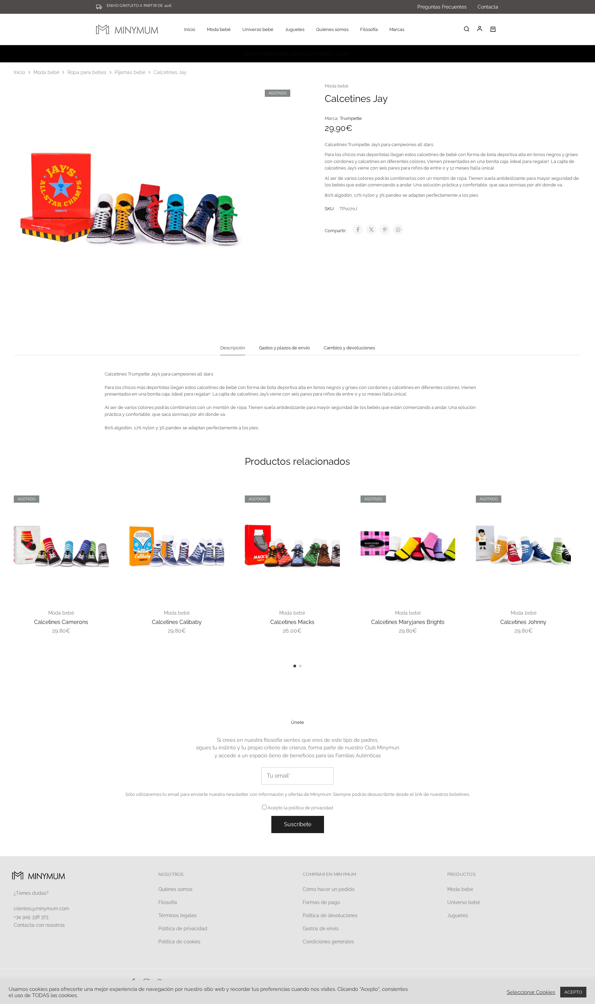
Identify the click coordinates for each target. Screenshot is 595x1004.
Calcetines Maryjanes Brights (408, 622)
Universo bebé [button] (257, 29)
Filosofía (369, 29)
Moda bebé (46, 72)
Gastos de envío (320, 928)
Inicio (189, 29)
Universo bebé (463, 902)
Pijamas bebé (130, 72)
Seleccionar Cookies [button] (531, 992)
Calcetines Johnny (523, 622)
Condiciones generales (328, 941)
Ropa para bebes (86, 72)
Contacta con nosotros (39, 925)
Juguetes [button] (294, 29)
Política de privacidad (182, 928)
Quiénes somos (332, 29)
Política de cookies (179, 941)
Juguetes (457, 915)
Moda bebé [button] (219, 29)
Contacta (488, 6)
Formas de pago (321, 902)
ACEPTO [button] (573, 992)
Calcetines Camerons (61, 622)
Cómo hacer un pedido (328, 889)
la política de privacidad (308, 807)
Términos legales (177, 915)
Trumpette (351, 118)
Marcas (396, 29)
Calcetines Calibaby (177, 622)
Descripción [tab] (232, 347)
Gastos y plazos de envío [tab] (284, 347)
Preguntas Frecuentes (442, 6)
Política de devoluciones (330, 915)
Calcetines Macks (292, 622)
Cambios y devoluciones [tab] (349, 347)
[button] (294, 666)
